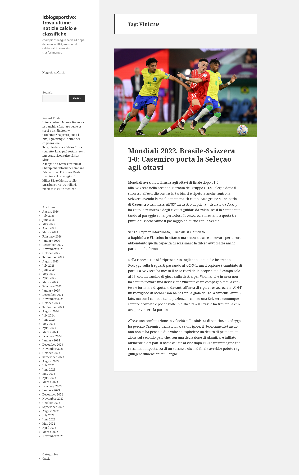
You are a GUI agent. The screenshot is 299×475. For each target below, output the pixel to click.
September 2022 (53, 407)
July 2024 (48, 315)
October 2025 (51, 253)
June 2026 (48, 220)
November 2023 (53, 349)
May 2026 (48, 224)
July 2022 (48, 415)
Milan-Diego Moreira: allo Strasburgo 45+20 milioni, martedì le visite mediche (59, 185)
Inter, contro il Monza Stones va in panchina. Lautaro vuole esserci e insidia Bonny (63, 126)
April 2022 (49, 428)
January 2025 (51, 290)
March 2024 (50, 332)
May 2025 (48, 274)
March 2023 (50, 382)
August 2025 (50, 261)
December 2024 (52, 295)
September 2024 (53, 307)
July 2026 (48, 216)
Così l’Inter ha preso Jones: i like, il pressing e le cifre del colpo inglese (61, 139)
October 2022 (51, 403)
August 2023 (50, 361)
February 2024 (52, 336)
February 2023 (52, 386)
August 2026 (50, 211)
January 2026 (51, 241)
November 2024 (53, 299)
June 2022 (48, 419)
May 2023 (48, 374)
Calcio (46, 458)
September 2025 (53, 257)
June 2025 (48, 270)
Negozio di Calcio (53, 72)
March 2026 (50, 232)
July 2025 (48, 265)
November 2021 (53, 436)
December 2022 (52, 394)
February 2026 (52, 236)
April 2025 (49, 278)
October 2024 (51, 303)
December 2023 (52, 344)
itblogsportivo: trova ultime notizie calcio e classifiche (59, 25)
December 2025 (52, 245)
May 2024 (48, 324)
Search (47, 92)
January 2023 (51, 390)
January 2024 (51, 340)
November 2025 (53, 249)
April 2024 (49, 328)
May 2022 (48, 423)
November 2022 (53, 399)
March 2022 (50, 432)
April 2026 (49, 228)
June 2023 (48, 369)
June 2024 (48, 320)
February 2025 (52, 286)
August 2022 (50, 411)
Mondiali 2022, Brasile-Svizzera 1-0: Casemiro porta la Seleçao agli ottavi (181, 159)
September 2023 (53, 357)
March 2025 (50, 282)
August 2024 (50, 311)
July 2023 (48, 365)
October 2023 (51, 353)
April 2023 (49, 378)
